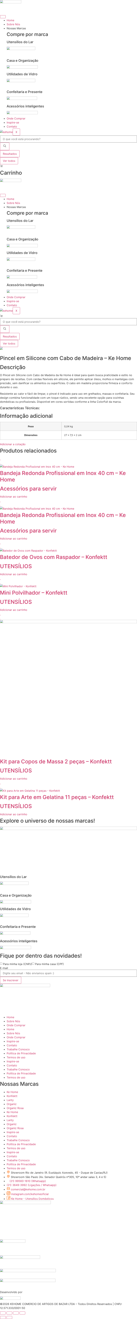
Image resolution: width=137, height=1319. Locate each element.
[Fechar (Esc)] (22, 1312)
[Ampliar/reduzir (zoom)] (3, 1312)
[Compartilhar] (16, 1312)
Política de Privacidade (21, 1053)
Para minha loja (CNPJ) (17, 964)
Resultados (10, 153)
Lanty (10, 1100)
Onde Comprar (16, 118)
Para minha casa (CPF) (49, 964)
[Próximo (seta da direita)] (9, 1317)
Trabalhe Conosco (18, 1049)
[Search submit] (4, 146)
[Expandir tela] (9, 1312)
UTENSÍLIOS (16, 566)
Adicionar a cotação (13, 444)
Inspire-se (13, 122)
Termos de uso (16, 1057)
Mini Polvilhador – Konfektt (33, 592)
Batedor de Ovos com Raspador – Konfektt (53, 557)
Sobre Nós (13, 24)
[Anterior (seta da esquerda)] (3, 1317)
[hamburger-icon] (3, 16)
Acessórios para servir (28, 488)
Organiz (12, 1104)
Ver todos (9, 160)
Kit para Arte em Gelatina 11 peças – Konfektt (57, 797)
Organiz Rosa (15, 1108)
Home (10, 20)
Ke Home (12, 1092)
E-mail (4, 968)
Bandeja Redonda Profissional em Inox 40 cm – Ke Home (63, 476)
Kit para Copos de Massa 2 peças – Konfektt (56, 761)
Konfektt (12, 1096)
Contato (12, 126)
